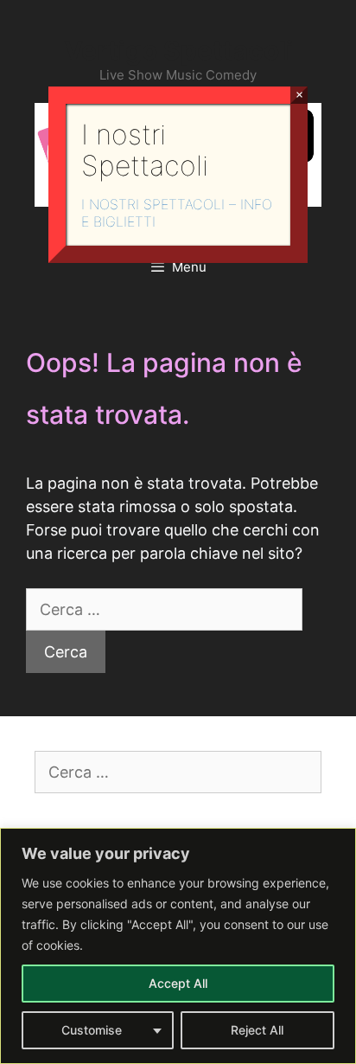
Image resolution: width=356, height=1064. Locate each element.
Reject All (257, 1029)
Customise (91, 1029)
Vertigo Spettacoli (178, 50)
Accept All (178, 983)
